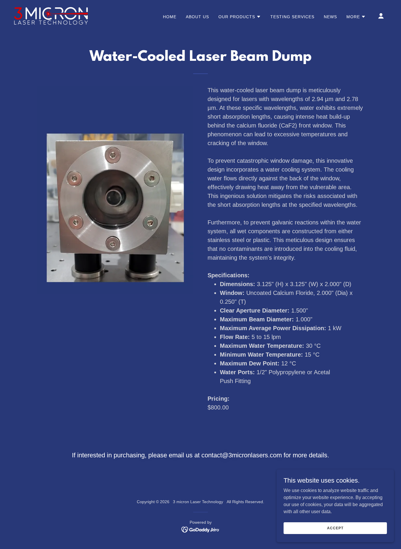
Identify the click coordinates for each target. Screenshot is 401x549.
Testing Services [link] (292, 16)
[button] (239, 16)
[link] (51, 15)
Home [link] (169, 16)
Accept (335, 528)
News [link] (330, 16)
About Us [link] (197, 16)
